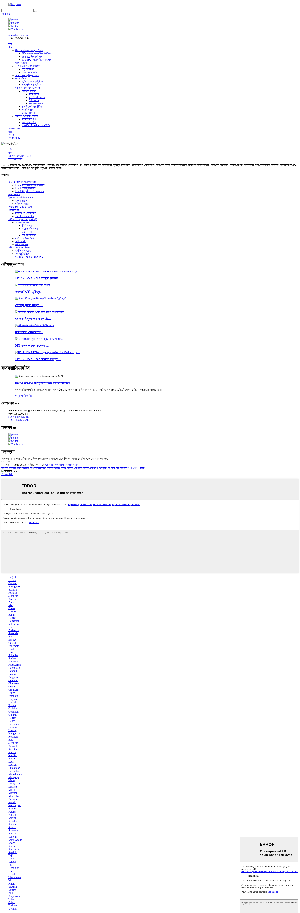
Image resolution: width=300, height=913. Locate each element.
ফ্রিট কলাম (34, 94)
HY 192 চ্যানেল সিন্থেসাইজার (36, 59)
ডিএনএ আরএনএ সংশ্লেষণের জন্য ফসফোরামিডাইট (42, 383)
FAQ (11, 134)
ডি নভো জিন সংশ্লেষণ (118, 467)
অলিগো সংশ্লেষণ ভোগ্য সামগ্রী (29, 87)
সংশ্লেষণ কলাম (29, 90)
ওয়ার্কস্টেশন (20, 78)
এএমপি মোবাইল (73, 464)
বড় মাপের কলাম (36, 103)
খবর (10, 131)
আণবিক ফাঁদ (27, 109)
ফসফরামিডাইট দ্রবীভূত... (29, 292)
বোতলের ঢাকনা (28, 112)
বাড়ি (10, 44)
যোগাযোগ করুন (15, 137)
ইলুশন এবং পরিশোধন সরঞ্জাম (27, 65)
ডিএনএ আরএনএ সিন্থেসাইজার (29, 50)
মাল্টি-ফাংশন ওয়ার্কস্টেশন (32, 81)
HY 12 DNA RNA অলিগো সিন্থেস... (38, 278)
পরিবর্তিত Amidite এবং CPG (36, 125)
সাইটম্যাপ (59, 464)
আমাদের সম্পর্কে (15, 128)
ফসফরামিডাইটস (29, 122)
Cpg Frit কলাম (137, 467)
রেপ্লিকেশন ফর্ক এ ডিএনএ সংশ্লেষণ (90, 467)
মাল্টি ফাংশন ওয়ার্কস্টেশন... (29, 332)
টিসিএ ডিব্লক (67, 467)
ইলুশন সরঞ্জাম (28, 69)
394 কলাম (34, 100)
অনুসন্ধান (19, 395)
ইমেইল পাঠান (7, 474)
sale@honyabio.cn (18, 416)
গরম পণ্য (49, 464)
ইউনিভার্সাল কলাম (37, 97)
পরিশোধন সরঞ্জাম (29, 72)
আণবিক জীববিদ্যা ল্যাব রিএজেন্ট (15, 467)
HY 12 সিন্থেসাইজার (32, 56)
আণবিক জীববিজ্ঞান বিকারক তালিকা (45, 467)
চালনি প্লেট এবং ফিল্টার (32, 106)
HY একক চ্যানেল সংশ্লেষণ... (32, 345)
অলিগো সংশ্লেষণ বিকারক (26, 115)
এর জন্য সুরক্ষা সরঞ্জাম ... (29, 305)
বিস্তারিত (28, 395)
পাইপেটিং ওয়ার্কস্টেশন (31, 84)
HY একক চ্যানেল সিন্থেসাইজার (36, 53)
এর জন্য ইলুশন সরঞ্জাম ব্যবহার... (33, 318)
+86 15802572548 (18, 419)
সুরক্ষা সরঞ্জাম (21, 62)
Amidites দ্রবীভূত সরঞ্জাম (27, 75)
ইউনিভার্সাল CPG (30, 119)
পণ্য (10, 47)
